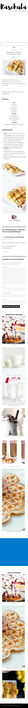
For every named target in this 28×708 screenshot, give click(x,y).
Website (4, 299)
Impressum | (12, 705)
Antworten (5, 251)
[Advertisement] (14, 27)
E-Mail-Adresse (6, 293)
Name (4, 286)
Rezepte (14, 50)
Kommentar (5, 267)
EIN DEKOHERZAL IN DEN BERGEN (14, 237)
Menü (14, 47)
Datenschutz (18, 705)
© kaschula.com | (6, 705)
